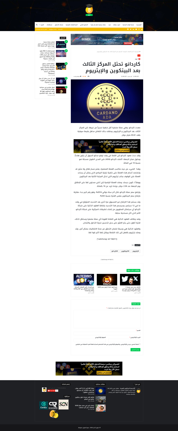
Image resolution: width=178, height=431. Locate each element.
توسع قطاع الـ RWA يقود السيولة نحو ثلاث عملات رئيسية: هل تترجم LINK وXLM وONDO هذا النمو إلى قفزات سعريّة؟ (47, 55)
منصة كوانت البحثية (128, 25)
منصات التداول (59, 25)
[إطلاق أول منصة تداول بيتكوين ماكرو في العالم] (100, 399)
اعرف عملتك (116, 25)
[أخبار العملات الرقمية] (89, 10)
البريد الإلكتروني (135, 337)
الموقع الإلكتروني (100, 337)
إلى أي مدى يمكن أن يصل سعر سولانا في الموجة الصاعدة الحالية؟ (47, 80)
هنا (133, 245)
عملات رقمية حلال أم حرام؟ (98, 25)
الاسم (138, 330)
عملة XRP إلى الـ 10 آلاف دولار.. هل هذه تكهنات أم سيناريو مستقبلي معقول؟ (84, 390)
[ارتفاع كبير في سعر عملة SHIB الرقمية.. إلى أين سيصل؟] (100, 408)
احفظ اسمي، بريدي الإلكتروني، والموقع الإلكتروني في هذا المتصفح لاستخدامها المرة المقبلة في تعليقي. (107, 344)
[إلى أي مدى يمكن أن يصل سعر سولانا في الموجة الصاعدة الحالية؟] (61, 81)
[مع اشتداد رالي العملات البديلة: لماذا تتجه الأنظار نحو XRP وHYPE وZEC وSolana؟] (84, 279)
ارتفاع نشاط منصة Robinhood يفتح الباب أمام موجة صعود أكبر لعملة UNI (46, 44)
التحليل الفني (84, 25)
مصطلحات (49, 25)
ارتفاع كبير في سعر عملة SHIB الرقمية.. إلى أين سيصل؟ (84, 406)
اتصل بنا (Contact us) (41, 29)
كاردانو (114, 251)
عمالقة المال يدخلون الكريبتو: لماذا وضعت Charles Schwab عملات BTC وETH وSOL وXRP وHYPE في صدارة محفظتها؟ (47, 69)
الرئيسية (138, 25)
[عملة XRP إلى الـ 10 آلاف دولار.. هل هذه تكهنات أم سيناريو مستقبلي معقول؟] (100, 390)
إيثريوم (135, 251)
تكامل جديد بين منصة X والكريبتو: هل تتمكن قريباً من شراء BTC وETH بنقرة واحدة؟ (131, 289)
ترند (109, 25)
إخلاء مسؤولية (52, 29)
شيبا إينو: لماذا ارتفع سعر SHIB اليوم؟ (107, 288)
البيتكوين (124, 251)
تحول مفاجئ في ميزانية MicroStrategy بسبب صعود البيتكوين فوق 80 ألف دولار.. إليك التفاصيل (47, 90)
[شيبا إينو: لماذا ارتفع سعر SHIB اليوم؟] (107, 279)
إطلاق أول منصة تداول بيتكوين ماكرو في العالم (84, 398)
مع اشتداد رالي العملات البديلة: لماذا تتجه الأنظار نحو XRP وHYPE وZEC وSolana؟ (84, 289)
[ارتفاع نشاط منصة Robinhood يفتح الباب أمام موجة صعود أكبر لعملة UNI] (61, 44)
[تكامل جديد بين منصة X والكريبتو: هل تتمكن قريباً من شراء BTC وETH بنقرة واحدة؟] (130, 279)
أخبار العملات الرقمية (72, 25)
